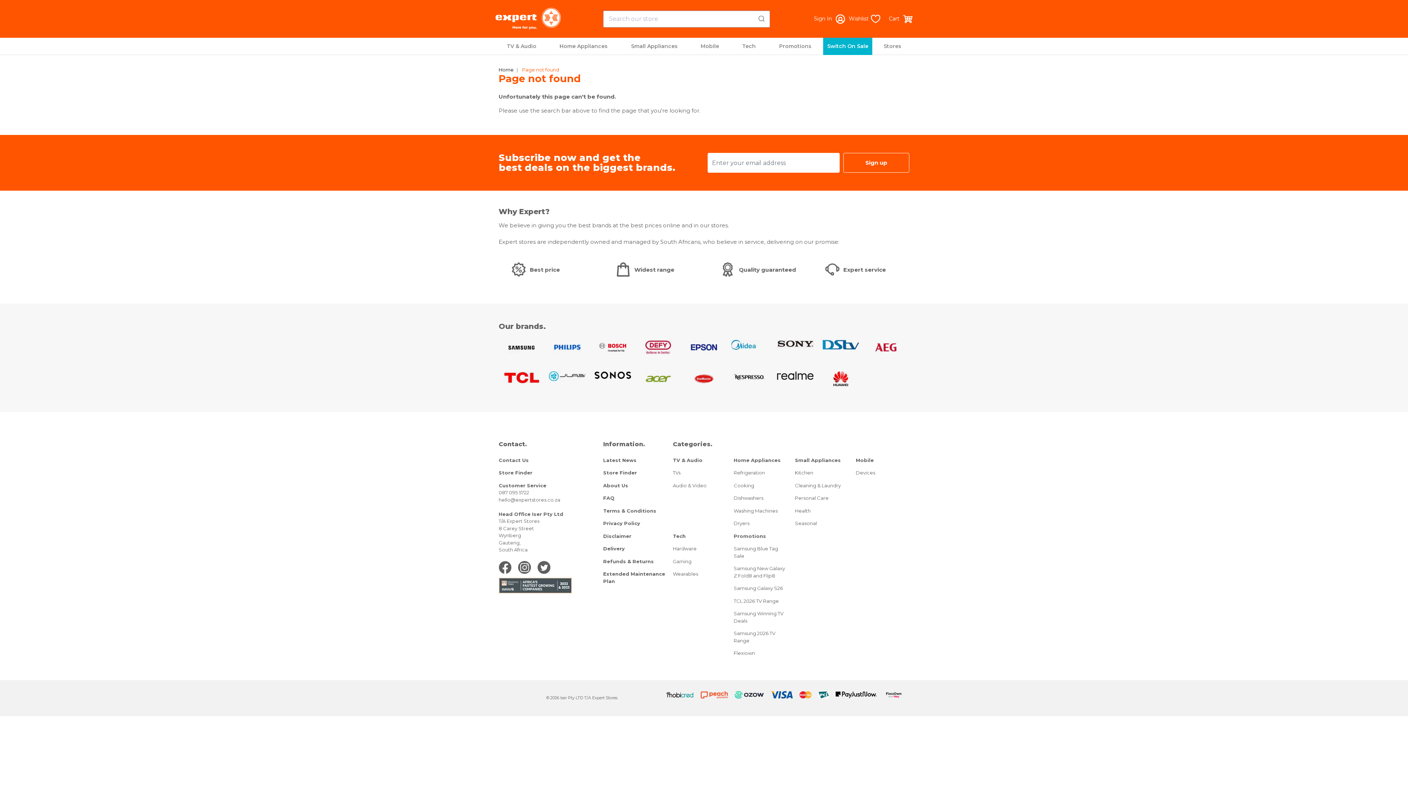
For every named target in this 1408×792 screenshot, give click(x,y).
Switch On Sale (847, 46)
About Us (615, 485)
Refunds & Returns (628, 561)
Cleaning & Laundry (818, 485)
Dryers (741, 523)
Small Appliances (654, 46)
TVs (677, 473)
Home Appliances (584, 46)
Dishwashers (748, 498)
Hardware (685, 548)
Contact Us (514, 460)
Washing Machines (756, 511)
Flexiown (744, 653)
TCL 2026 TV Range (756, 601)
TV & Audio (521, 46)
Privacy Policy (621, 523)
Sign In (823, 18)
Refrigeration (749, 473)
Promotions (795, 46)
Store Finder (515, 473)
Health (803, 511)
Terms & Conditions (629, 511)
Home (506, 70)
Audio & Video (690, 485)
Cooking (744, 485)
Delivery (614, 548)
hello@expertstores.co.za (529, 500)
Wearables (685, 574)
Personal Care (812, 498)
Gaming (682, 561)
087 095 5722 (514, 492)
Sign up (876, 162)
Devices (865, 473)
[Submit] (761, 18)
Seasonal (806, 523)
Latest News (620, 460)
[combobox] (686, 19)
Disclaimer (617, 536)
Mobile (710, 46)
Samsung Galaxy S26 (758, 588)
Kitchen (804, 473)
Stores (892, 46)
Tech (749, 46)
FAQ (609, 498)
